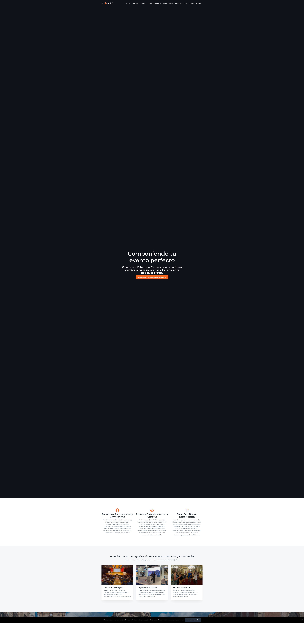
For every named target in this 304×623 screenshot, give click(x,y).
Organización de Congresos (114, 588)
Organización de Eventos (148, 588)
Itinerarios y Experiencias (182, 588)
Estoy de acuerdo (193, 620)
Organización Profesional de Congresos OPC (152, 277)
